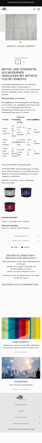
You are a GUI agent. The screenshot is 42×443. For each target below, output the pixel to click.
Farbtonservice (21, 236)
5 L (24, 62)
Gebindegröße (21, 58)
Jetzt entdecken (21, 352)
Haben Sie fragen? (21, 240)
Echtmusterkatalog (24, 165)
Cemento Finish (15, 221)
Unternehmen (21, 405)
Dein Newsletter (21, 423)
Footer (21, 411)
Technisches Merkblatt (9, 165)
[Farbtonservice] (21, 328)
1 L (18, 62)
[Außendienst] (21, 368)
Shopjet (32, 429)
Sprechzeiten (21, 417)
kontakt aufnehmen (21, 389)
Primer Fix (5, 221)
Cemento (26, 221)
